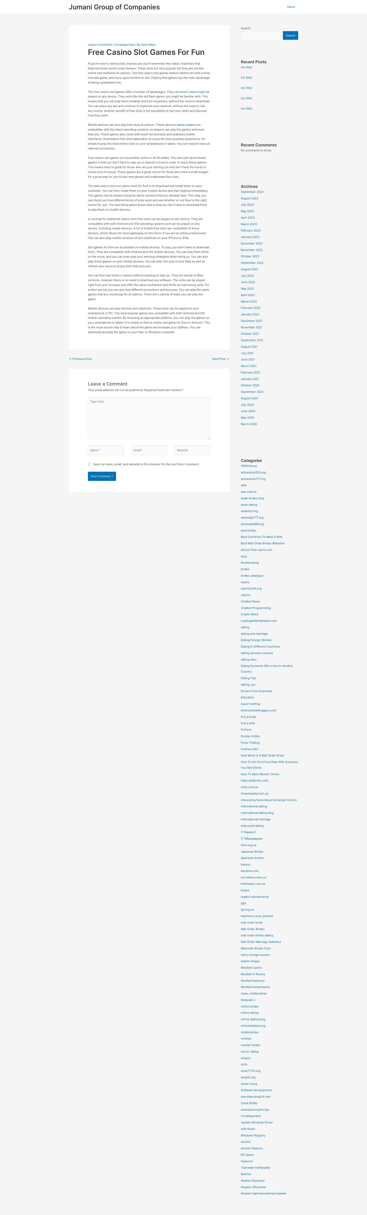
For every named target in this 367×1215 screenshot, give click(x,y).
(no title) (246, 67)
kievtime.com (250, 871)
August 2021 (249, 346)
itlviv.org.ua (248, 845)
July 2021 (247, 353)
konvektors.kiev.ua (253, 877)
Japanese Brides (252, 851)
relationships (249, 1032)
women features (252, 1148)
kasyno (245, 864)
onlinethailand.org (253, 1026)
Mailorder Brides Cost (255, 948)
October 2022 (250, 256)
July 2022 (247, 276)
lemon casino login (192, 92)
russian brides (250, 1045)
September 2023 (252, 192)
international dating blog (257, 813)
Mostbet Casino (251, 967)
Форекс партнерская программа (263, 1193)
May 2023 (247, 211)
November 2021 (251, 327)
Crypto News (249, 614)
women (246, 1142)
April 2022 (248, 295)
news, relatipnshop (254, 993)
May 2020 (247, 417)
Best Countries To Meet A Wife (262, 537)
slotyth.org (248, 1077)
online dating (249, 1013)
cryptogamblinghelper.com (259, 621)
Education (247, 697)
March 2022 (249, 301)
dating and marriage (254, 634)
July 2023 (247, 204)
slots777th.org (251, 1071)
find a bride (248, 717)
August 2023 (249, 198)
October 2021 (250, 333)
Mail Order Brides (253, 929)
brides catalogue (252, 575)
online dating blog (253, 1019)
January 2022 (250, 314)
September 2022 (252, 263)
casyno (245, 595)
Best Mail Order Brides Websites (263, 543)
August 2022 (249, 269)
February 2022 (251, 308)
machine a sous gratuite (257, 916)
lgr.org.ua (247, 909)
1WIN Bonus (249, 466)
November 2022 (252, 250)
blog (244, 556)
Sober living (249, 1084)
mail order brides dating (257, 935)
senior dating (250, 1051)
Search (245, 28)
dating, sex (248, 684)
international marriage (256, 819)
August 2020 (249, 398)
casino (245, 582)
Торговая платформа (255, 1167)
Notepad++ (248, 1000)
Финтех (246, 1174)
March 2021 (249, 366)
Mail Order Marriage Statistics (261, 942)
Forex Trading (250, 742)
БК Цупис (247, 1155)
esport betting (250, 704)
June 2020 (248, 411)
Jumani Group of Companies (114, 7)
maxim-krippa (250, 961)
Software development (256, 1090)
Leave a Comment (100, 44)
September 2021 (252, 340)
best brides (248, 530)
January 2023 (250, 237)
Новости (247, 1161)
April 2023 (248, 217)
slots (244, 1064)
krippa (245, 890)
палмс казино (186, 125)
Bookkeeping (250, 562)
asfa (243, 485)
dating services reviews (257, 653)
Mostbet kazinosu (253, 980)
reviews (246, 1038)
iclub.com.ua (249, 787)
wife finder (248, 1129)
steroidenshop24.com (255, 1096)
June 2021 (248, 359)
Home (291, 7)
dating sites (249, 659)
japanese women (252, 858)
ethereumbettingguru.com (258, 710)
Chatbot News (250, 601)
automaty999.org (252, 524)
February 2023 (251, 230)
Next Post (220, 359)
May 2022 (247, 288)
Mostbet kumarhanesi (255, 987)
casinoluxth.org (251, 588)
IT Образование (252, 838)
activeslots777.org (253, 479)
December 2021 (251, 321)
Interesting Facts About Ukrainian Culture (269, 800)
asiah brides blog (252, 498)
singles (246, 1058)
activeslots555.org (253, 472)
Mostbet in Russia (253, 974)
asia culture (249, 491)
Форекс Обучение (253, 1187)
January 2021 (250, 379)
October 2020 (250, 385)
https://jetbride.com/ (254, 780)
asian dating (249, 504)
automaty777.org (252, 517)
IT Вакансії (248, 832)
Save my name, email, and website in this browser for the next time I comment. (146, 464)
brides (245, 569)
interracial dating (252, 826)
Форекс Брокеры (253, 1180)
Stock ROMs (249, 1103)
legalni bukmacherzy (255, 896)
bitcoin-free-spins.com (256, 550)
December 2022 (252, 243)
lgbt (243, 903)
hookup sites (249, 749)
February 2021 (250, 372)
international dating (254, 806)
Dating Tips (248, 678)
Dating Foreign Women (256, 640)
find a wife (248, 723)
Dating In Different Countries (260, 646)
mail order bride (251, 922)
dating (245, 627)
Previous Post (80, 359)
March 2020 (249, 424)
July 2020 (247, 405)
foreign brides (250, 736)
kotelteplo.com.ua (253, 883)
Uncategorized (125, 44)
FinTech (246, 729)
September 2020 (252, 392)
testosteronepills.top (255, 1109)
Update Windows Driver (257, 1122)
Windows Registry (253, 1135)
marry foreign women (255, 955)
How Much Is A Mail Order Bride (262, 755)
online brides (250, 1006)
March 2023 (249, 224)
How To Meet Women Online (260, 774)
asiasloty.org (249, 511)
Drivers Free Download (256, 691)
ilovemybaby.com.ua (254, 793)
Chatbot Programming (256, 608)
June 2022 (248, 282)
